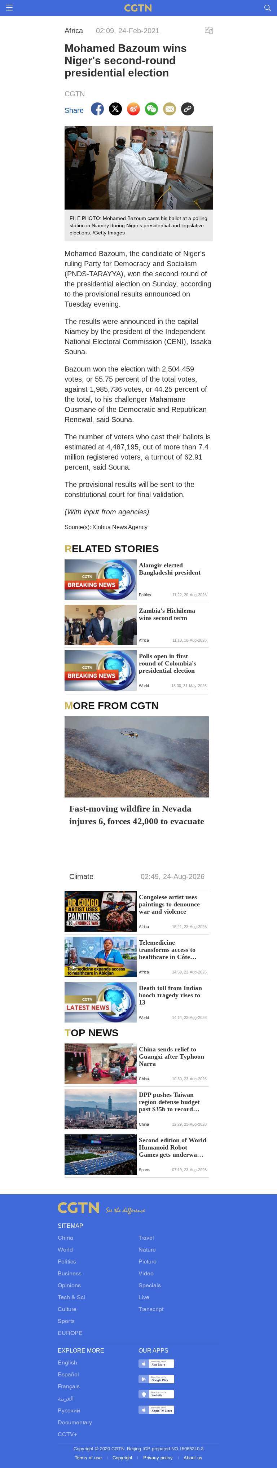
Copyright (123, 1458)
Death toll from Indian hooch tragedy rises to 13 (170, 995)
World (65, 1250)
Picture (147, 1262)
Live (143, 1297)
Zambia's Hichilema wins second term (167, 614)
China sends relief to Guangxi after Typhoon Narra (171, 1056)
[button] (74, 922)
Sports (66, 1321)
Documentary (75, 1422)
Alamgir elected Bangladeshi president (170, 569)
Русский (69, 1411)
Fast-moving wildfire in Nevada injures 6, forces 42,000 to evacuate (136, 815)
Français (69, 1386)
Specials (149, 1285)
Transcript (150, 1309)
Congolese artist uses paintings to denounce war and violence (169, 904)
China (65, 1238)
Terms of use (89, 1458)
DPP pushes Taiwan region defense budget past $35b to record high (169, 1102)
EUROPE (70, 1333)
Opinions (69, 1285)
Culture (67, 1309)
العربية (66, 1399)
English (67, 1363)
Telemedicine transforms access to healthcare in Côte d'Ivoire (167, 950)
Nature (147, 1250)
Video (146, 1273)
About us (193, 1458)
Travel (146, 1238)
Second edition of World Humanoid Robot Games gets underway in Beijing (172, 1147)
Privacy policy (158, 1458)
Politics (67, 1262)
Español (68, 1374)
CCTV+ (67, 1434)
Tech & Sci (71, 1297)
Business (70, 1273)
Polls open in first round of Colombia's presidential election (167, 663)
